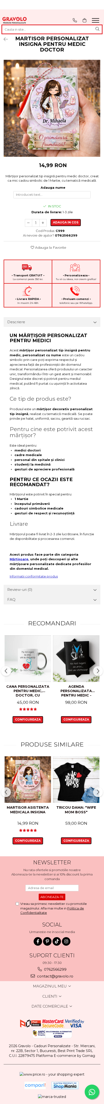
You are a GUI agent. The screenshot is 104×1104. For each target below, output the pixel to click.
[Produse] (96, 21)
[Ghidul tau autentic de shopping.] (35, 1085)
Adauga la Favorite (50, 247)
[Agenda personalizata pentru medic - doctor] (76, 658)
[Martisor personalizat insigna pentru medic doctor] (52, 108)
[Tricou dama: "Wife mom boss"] (76, 779)
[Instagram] (66, 941)
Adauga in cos (65, 222)
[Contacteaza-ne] (75, 20)
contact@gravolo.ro (54, 976)
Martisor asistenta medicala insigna (28, 809)
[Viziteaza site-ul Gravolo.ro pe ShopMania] (65, 1085)
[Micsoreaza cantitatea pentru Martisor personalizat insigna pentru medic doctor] (28, 223)
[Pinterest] (47, 941)
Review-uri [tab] (19, 589)
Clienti (50, 996)
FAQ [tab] (11, 599)
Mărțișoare (19, 559)
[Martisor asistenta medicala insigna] (28, 779)
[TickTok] (56, 941)
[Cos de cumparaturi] (84, 20)
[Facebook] (38, 941)
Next (96, 113)
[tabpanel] (52, 108)
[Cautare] (97, 29)
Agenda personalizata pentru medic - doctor (76, 691)
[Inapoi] (3, 39)
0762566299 (55, 969)
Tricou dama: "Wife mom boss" (76, 809)
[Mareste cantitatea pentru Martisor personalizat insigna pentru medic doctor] (43, 223)
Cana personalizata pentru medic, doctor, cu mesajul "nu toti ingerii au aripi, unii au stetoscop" (27, 691)
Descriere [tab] (16, 322)
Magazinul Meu (50, 986)
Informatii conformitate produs (34, 576)
